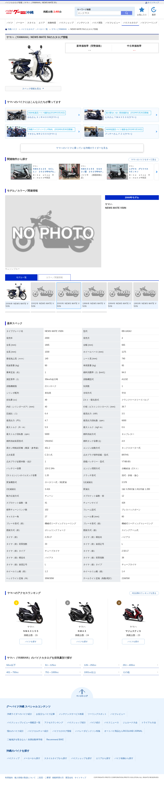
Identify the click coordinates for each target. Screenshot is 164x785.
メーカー (20, 22)
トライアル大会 (148, 722)
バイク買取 (97, 22)
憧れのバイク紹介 (15, 731)
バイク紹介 (95, 722)
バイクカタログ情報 (62, 731)
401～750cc (12, 672)
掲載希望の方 (58, 777)
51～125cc (50, 665)
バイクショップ (66, 22)
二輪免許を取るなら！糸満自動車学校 (24, 739)
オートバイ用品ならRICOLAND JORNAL (123, 731)
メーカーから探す (32, 758)
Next (156, 172)
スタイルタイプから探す (55, 758)
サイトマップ (153, 2)
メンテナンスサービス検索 (71, 714)
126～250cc (90, 665)
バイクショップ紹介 (76, 722)
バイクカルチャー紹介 (38, 731)
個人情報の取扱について (25, 777)
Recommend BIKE (55, 739)
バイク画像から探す (124, 758)
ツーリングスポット (97, 714)
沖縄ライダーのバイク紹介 (19, 714)
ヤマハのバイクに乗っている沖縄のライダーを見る (82, 148)
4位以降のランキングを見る (144, 593)
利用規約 (9, 777)
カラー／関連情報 (54, 277)
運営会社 (69, 777)
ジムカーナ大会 (130, 722)
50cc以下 (11, 665)
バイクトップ (13, 758)
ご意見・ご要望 (44, 777)
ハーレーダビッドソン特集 (87, 731)
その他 (126, 672)
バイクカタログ (130, 22)
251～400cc (129, 665)
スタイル (31, 22)
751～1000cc (52, 672)
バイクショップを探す (81, 758)
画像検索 (52, 22)
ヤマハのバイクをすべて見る (143, 159)
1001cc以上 (90, 672)
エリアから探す (103, 758)
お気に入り (142, 15)
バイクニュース (111, 722)
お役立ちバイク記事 (45, 714)
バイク (10, 22)
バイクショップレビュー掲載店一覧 (23, 722)
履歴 (154, 15)
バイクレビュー (113, 22)
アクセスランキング (53, 722)
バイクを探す (31, 641)
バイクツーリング (149, 22)
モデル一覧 (21, 277)
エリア (42, 22)
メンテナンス (83, 22)
